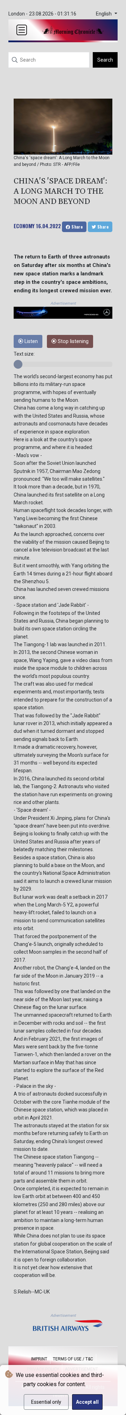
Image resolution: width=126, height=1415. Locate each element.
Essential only (46, 1402)
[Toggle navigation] (21, 30)
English (104, 14)
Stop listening (72, 341)
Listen (30, 341)
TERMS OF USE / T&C (73, 1359)
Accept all (87, 1402)
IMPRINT (39, 1359)
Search (105, 60)
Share (76, 227)
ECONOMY (24, 226)
